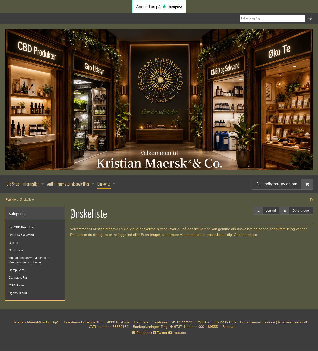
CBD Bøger (16, 285)
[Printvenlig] (311, 199)
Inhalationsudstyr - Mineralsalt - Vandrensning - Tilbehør (30, 260)
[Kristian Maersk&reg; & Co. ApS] (159, 99)
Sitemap (228, 327)
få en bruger (150, 235)
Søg (309, 18)
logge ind (125, 235)
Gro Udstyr (16, 250)
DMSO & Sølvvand (21, 235)
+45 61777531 (181, 322)
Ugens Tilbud (18, 293)
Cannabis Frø (18, 277)
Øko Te (13, 243)
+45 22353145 (224, 322)
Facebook (143, 333)
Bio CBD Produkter (21, 227)
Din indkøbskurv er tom (276, 184)
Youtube (179, 333)
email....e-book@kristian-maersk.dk (280, 322)
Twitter (161, 333)
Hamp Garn (16, 270)
